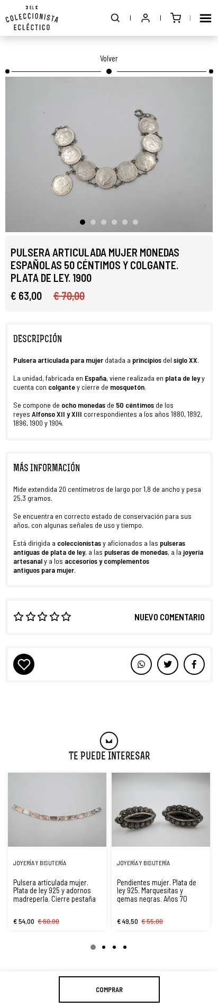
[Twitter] (194, 664)
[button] (115, 18)
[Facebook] (167, 664)
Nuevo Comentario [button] (169, 616)
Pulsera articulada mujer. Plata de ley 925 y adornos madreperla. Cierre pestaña (54, 890)
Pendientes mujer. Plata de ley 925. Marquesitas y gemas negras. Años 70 (156, 890)
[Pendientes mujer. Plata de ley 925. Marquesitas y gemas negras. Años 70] (161, 810)
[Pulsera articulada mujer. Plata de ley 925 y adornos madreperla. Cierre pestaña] (57, 810)
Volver (109, 58)
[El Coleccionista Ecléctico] (31, 18)
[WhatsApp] (141, 664)
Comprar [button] (109, 989)
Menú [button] (205, 18)
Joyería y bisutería (39, 862)
